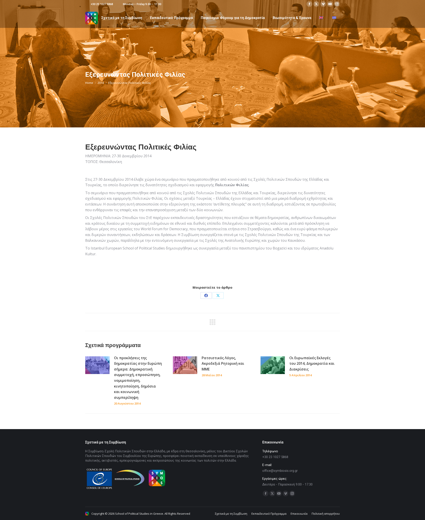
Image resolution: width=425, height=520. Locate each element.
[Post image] (97, 365)
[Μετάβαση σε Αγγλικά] (321, 18)
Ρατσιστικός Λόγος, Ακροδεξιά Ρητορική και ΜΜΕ (223, 363)
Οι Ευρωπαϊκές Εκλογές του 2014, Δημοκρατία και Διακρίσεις (311, 363)
